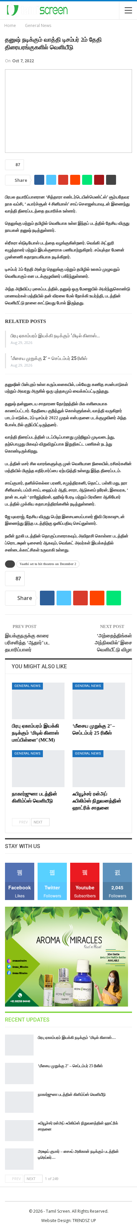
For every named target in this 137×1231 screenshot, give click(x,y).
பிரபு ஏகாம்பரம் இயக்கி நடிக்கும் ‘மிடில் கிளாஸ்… (55, 335)
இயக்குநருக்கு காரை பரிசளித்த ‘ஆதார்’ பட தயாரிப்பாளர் (27, 642)
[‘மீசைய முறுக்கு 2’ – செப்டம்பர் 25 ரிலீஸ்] (98, 701)
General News (27, 686)
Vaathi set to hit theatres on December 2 (48, 564)
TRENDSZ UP (84, 1220)
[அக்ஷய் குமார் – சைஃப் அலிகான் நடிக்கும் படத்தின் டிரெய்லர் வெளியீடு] (19, 1159)
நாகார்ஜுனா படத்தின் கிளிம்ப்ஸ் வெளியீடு (72, 1094)
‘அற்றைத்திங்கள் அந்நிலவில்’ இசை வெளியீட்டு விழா (113, 642)
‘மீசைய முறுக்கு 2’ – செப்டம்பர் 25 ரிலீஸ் (49, 358)
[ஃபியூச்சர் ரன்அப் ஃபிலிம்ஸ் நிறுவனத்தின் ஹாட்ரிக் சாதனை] (98, 768)
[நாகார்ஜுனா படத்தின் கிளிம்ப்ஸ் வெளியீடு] (38, 768)
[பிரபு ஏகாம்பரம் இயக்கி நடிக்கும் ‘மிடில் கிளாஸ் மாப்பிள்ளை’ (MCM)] (38, 701)
